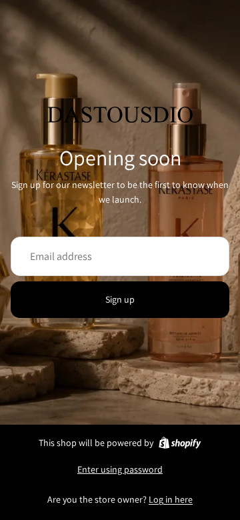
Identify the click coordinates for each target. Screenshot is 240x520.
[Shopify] (180, 443)
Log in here (171, 499)
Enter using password (120, 469)
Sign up (120, 299)
